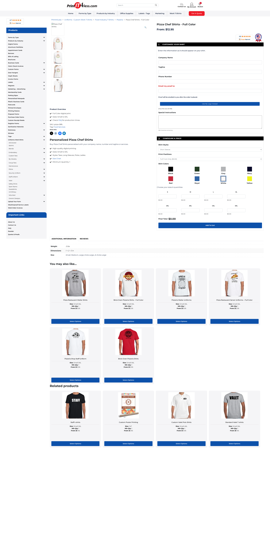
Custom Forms (13, 69)
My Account (191, 7)
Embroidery (13, 152)
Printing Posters (14, 111)
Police (11, 169)
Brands (11, 148)
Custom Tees (13, 156)
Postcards (11, 105)
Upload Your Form (14, 201)
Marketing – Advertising (16, 89)
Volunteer (12, 195)
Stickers (11, 133)
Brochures (11, 59)
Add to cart (210, 225)
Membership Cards (15, 92)
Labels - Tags (144, 13)
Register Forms (13, 123)
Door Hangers (13, 72)
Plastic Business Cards (16, 101)
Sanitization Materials (16, 127)
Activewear (12, 143)
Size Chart (57, 159)
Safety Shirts (13, 184)
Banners (11, 53)
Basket (200, 7)
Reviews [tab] (84, 239)
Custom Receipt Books (16, 120)
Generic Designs (14, 198)
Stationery (12, 130)
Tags (9, 136)
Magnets (11, 85)
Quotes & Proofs (14, 234)
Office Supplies (126, 13)
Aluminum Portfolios (15, 47)
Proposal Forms (13, 114)
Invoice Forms (13, 79)
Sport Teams (13, 186)
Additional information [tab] (64, 239)
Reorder (11, 231)
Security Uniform (14, 173)
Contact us (182, 6)
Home (70, 13)
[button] (145, 27)
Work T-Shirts (175, 13)
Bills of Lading (13, 56)
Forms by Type (85, 13)
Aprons (11, 145)
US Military (12, 192)
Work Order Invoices (15, 208)
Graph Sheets (13, 76)
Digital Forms (13, 44)
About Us (11, 222)
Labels (10, 82)
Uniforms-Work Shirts (15, 140)
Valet (10, 180)
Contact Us (12, 225)
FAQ (9, 228)
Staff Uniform (13, 177)
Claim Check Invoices (15, 66)
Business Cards (13, 63)
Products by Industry (106, 13)
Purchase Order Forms (16, 117)
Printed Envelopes (14, 108)
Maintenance (13, 166)
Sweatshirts (13, 189)
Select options (75, 321)
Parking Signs (13, 95)
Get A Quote (196, 13)
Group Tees (12, 163)
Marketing (159, 13)
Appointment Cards (15, 50)
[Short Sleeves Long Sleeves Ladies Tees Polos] (210, 149)
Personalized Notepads (16, 98)
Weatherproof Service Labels (18, 205)
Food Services (59, 127)
